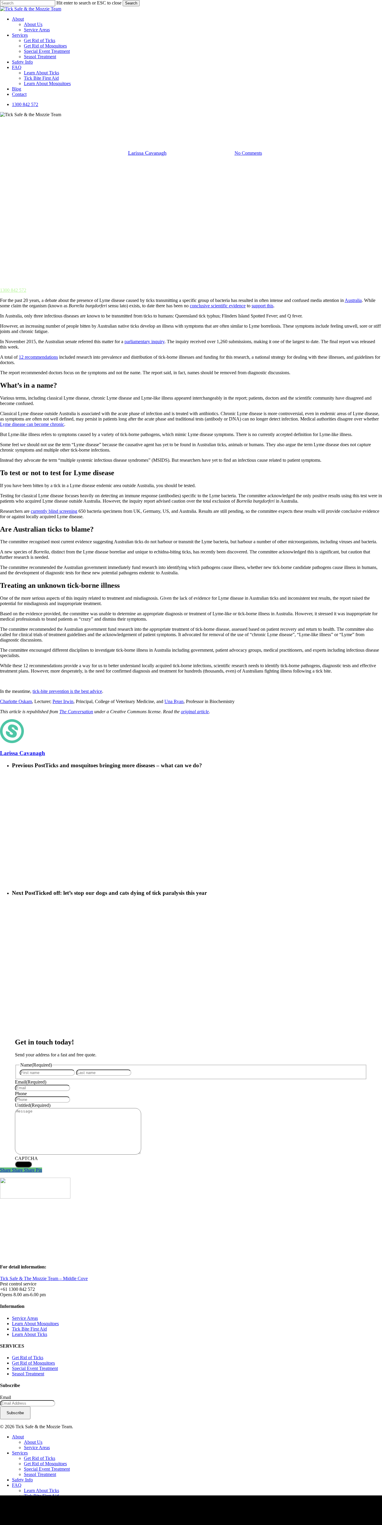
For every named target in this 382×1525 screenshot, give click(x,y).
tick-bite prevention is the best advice (67, 691)
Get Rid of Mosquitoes (33, 1363)
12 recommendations (38, 357)
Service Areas (25, 1318)
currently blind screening (54, 511)
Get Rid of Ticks (27, 1357)
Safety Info (22, 1479)
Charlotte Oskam (16, 701)
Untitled (32, 1105)
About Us (33, 1442)
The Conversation (76, 711)
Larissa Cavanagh (147, 153)
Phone (21, 1093)
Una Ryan (174, 701)
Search (131, 3)
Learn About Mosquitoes (35, 1323)
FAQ (16, 1485)
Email (30, 1081)
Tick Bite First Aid (29, 1328)
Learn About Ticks (29, 1334)
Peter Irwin (63, 701)
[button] (13, 290)
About (18, 1436)
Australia (353, 300)
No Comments (248, 153)
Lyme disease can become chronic (32, 424)
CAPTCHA (26, 1158)
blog (191, 122)
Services (20, 1452)
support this (262, 305)
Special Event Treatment (35, 1368)
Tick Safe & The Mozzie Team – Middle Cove (44, 1278)
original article (195, 711)
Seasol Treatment (28, 1373)
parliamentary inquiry (144, 341)
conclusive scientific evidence (218, 305)
